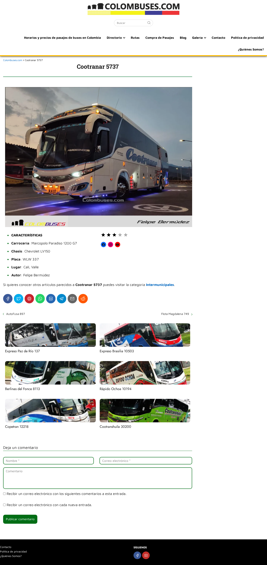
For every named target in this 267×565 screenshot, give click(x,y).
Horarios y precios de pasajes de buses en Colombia (62, 37)
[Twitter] (18, 298)
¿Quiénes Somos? (251, 49)
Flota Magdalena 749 (175, 313)
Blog (183, 37)
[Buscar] (149, 23)
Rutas (135, 37)
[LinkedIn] (51, 298)
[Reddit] (83, 298)
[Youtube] (146, 555)
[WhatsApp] (40, 298)
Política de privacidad (247, 37)
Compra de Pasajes (159, 37)
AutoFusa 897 (15, 313)
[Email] (72, 298)
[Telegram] (61, 298)
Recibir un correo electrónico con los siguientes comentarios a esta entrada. (66, 494)
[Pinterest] (29, 298)
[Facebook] (8, 298)
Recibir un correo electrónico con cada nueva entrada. (49, 505)
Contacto (218, 37)
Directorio (114, 37)
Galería (197, 37)
